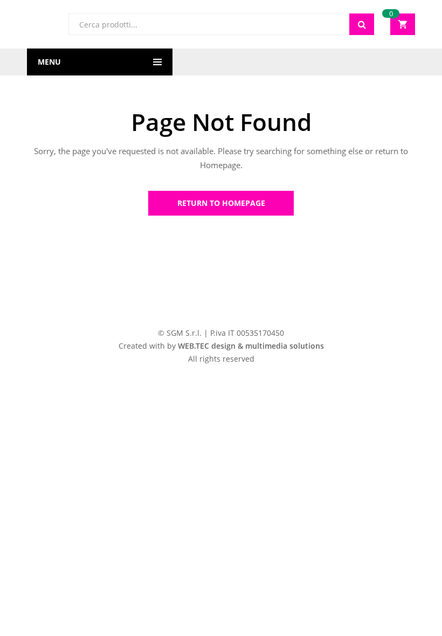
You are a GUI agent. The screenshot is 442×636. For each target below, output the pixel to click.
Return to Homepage (221, 203)
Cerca (361, 24)
